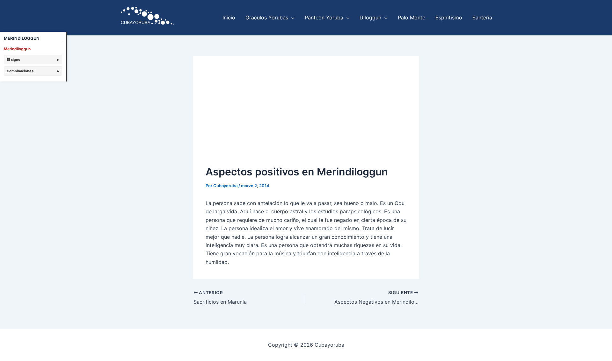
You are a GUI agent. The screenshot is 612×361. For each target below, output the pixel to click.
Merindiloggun (17, 48)
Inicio (228, 17)
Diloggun (370, 17)
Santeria (482, 17)
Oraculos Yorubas (266, 17)
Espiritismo (448, 17)
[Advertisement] (306, 116)
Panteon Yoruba (324, 17)
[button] (291, 17)
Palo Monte (411, 17)
